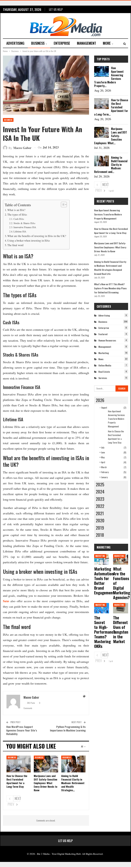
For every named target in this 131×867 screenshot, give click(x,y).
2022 (100, 506)
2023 (100, 499)
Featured (102, 334)
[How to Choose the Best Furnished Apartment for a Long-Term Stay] (18, 764)
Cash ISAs (18, 218)
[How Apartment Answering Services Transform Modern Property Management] (101, 71)
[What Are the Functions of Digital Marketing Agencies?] (120, 559)
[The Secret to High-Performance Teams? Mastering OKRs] (101, 608)
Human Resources (107, 340)
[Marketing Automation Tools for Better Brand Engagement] (101, 559)
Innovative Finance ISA (24, 227)
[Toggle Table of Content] (62, 204)
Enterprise (62, 43)
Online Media (104, 365)
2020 (100, 520)
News (100, 359)
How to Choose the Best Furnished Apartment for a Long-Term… (111, 107)
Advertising (15, 43)
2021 (100, 513)
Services (102, 378)
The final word (15, 245)
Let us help (56, 9)
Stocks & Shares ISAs (24, 223)
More (107, 43)
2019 (100, 528)
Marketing (103, 353)
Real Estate (104, 371)
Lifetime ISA (19, 231)
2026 (100, 400)
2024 (100, 491)
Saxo (6, 601)
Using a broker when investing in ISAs (28, 240)
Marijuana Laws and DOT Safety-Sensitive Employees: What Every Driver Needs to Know (110, 247)
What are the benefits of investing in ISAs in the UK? (36, 236)
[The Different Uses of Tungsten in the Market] (120, 608)
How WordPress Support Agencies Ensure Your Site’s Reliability (21, 730)
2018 (100, 535)
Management (86, 43)
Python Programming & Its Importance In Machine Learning (68, 728)
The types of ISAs (17, 214)
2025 (100, 484)
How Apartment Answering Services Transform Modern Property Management (108, 214)
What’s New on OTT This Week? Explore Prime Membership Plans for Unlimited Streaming (110, 288)
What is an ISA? (16, 210)
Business (38, 43)
